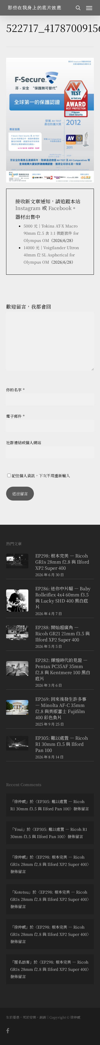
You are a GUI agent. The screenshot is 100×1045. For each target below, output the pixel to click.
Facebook (60, 207)
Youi (18, 829)
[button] (89, 8)
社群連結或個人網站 (23, 442)
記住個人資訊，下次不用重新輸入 (41, 475)
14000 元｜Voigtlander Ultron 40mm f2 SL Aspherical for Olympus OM (51, 255)
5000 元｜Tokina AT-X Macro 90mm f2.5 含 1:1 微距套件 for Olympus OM (51, 233)
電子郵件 (15, 416)
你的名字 (15, 389)
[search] (78, 8)
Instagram (28, 207)
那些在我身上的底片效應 (35, 8)
